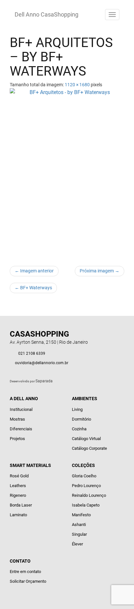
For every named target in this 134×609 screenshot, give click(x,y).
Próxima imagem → (99, 270)
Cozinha (79, 428)
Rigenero (18, 495)
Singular (79, 534)
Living (77, 409)
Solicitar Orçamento (28, 581)
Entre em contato (25, 571)
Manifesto (81, 514)
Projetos (17, 438)
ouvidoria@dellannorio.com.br (41, 363)
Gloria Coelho (84, 475)
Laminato (18, 514)
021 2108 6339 (31, 353)
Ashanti (79, 524)
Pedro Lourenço (86, 485)
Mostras (17, 419)
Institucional (21, 409)
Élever (77, 544)
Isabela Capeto (86, 505)
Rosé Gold (19, 475)
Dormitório (81, 419)
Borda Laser (21, 505)
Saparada (44, 381)
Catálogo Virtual (86, 438)
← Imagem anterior (34, 270)
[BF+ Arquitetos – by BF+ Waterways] (67, 173)
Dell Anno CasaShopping (46, 14)
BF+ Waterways (33, 287)
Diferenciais (21, 428)
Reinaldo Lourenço (89, 495)
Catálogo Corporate (89, 448)
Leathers (18, 485)
